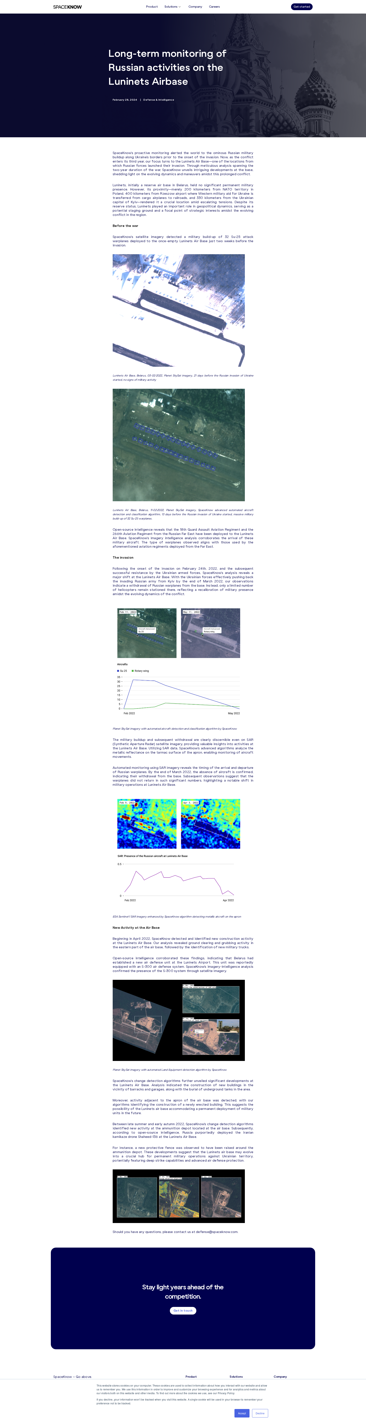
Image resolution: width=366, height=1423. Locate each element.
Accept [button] (242, 1413)
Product (152, 6)
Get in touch (183, 1310)
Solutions (171, 6)
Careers (214, 6)
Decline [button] (260, 1413)
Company (195, 6)
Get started (302, 6)
